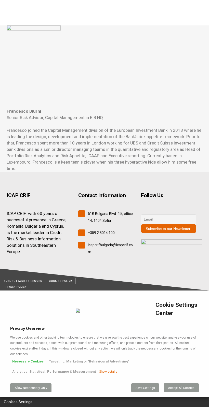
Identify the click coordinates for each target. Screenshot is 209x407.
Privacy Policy (15, 286)
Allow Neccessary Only (31, 388)
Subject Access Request (24, 281)
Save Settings (145, 388)
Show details (108, 371)
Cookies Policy (61, 281)
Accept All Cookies (181, 388)
